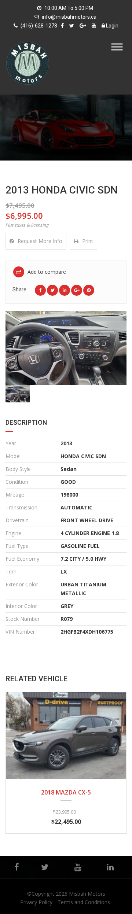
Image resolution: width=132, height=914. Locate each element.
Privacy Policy (36, 902)
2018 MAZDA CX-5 (66, 792)
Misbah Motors (87, 893)
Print (87, 240)
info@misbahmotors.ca (69, 17)
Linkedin (110, 867)
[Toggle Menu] (117, 46)
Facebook (16, 867)
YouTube (78, 867)
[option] (66, 348)
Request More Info (40, 240)
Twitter (44, 867)
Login (111, 26)
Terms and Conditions (84, 902)
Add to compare (46, 271)
